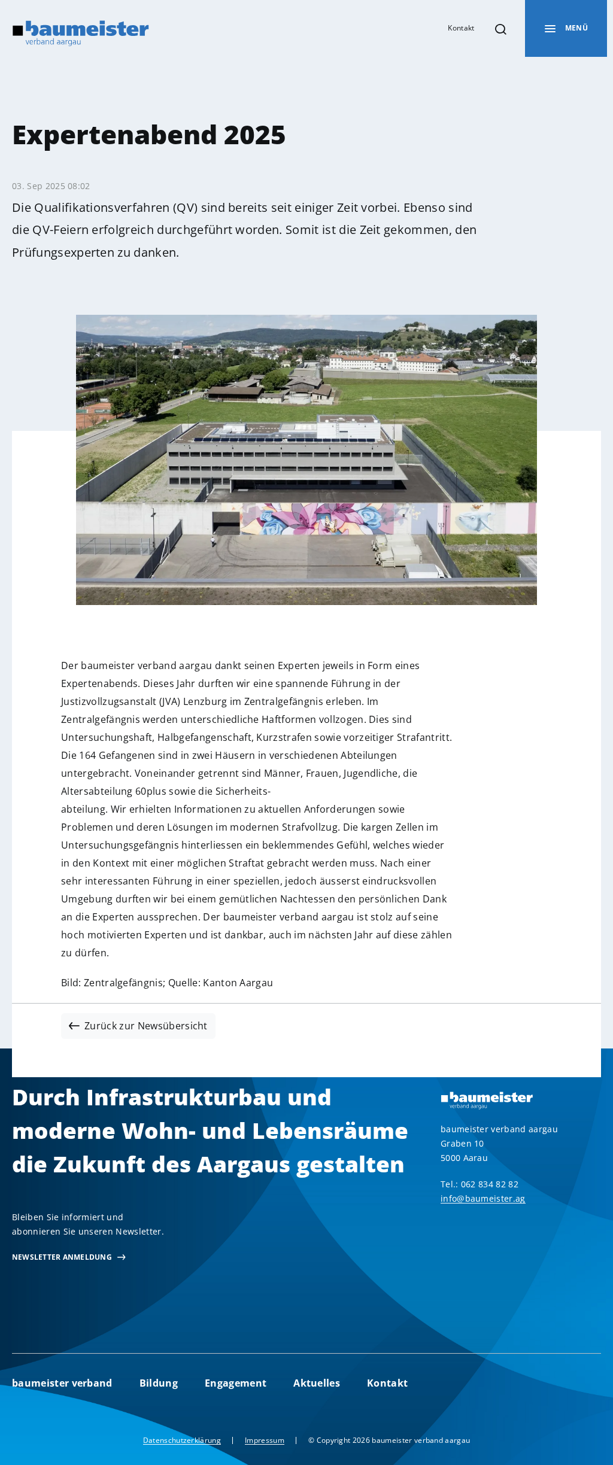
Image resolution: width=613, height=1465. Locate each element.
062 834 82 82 (489, 1184)
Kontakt (461, 28)
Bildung (158, 1383)
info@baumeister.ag (483, 1198)
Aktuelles (316, 1383)
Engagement (235, 1383)
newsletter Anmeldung (62, 1257)
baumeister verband (62, 1383)
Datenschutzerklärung (182, 1440)
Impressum (264, 1440)
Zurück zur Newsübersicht (146, 1025)
